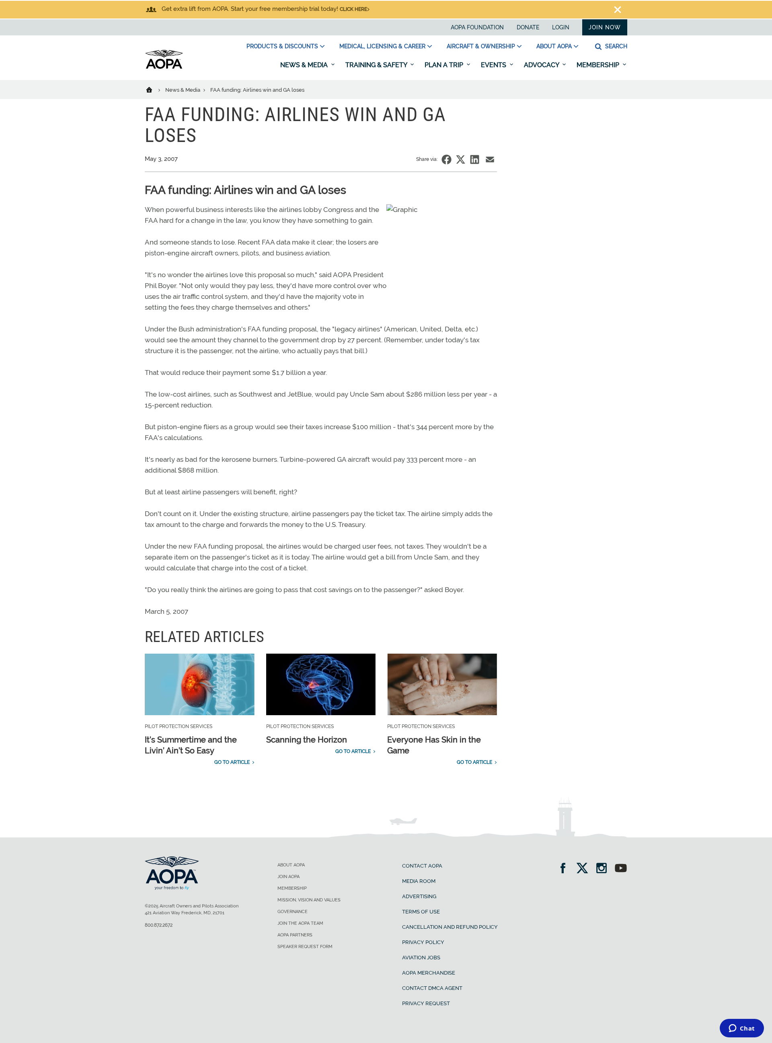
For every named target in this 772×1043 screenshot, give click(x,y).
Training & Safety (377, 65)
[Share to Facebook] (446, 159)
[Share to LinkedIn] (475, 159)
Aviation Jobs (421, 958)
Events (494, 65)
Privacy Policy (423, 942)
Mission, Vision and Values (309, 900)
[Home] (154, 89)
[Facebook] (565, 869)
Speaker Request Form (305, 946)
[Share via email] (490, 159)
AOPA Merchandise (428, 973)
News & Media (304, 65)
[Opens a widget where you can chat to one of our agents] (741, 1029)
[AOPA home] (164, 67)
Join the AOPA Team (300, 923)
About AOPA (554, 46)
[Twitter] (585, 869)
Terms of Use (421, 912)
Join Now (605, 27)
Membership (599, 65)
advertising (419, 896)
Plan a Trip (445, 65)
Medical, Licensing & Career (382, 46)
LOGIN (560, 27)
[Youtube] (620, 869)
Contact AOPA (422, 866)
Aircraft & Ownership (481, 46)
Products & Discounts (282, 46)
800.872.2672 (158, 925)
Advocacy (542, 65)
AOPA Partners (294, 935)
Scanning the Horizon (306, 740)
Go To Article (232, 762)
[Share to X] (461, 159)
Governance (292, 911)
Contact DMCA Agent (432, 988)
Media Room (418, 881)
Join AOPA (288, 876)
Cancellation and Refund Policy (450, 927)
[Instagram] (604, 869)
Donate (528, 27)
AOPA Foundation (477, 27)
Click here (353, 9)
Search (615, 46)
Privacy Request (426, 1003)
